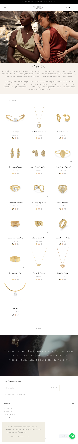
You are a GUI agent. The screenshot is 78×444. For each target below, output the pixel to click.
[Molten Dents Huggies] (15, 153)
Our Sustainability (9, 414)
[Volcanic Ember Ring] (15, 259)
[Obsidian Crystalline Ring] (15, 188)
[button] (5, 7)
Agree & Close (24, 436)
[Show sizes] (23, 126)
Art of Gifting (8, 408)
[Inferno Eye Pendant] (39, 259)
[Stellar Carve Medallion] (39, 117)
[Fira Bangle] (15, 117)
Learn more (11, 436)
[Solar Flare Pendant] (62, 259)
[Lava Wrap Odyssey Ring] (39, 188)
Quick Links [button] (7, 403)
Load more (39, 328)
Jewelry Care (8, 411)
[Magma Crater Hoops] (62, 117)
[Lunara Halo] (15, 294)
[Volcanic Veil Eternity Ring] (62, 223)
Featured (12, 100)
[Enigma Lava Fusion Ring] (15, 223)
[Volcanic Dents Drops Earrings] (39, 153)
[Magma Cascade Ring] (39, 223)
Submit (54, 388)
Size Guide (7, 417)
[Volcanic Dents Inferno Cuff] (62, 153)
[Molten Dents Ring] (62, 188)
